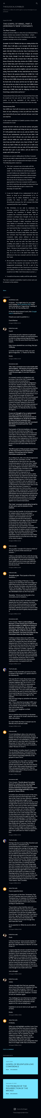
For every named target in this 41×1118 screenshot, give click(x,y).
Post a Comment (8, 1049)
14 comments (13, 1069)
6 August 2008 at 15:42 (15, 567)
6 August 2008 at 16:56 (15, 726)
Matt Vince (25, 1112)
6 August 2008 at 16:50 (15, 663)
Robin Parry (12, 328)
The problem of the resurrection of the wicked (17, 1088)
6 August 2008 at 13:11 (15, 323)
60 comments (13, 1093)
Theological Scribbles (13, 7)
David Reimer (12, 299)
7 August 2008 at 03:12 (15, 883)
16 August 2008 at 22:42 (15, 1045)
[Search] (37, 3)
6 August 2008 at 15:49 (15, 614)
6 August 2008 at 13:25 (15, 358)
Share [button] (4, 290)
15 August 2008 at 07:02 (15, 929)
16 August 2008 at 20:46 (15, 1015)
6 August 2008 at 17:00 (15, 774)
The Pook (11, 669)
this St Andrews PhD (24, 304)
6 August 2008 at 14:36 (15, 540)
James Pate (12, 888)
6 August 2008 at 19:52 (15, 835)
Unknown (11, 546)
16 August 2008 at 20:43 (15, 974)
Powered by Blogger (22, 1109)
